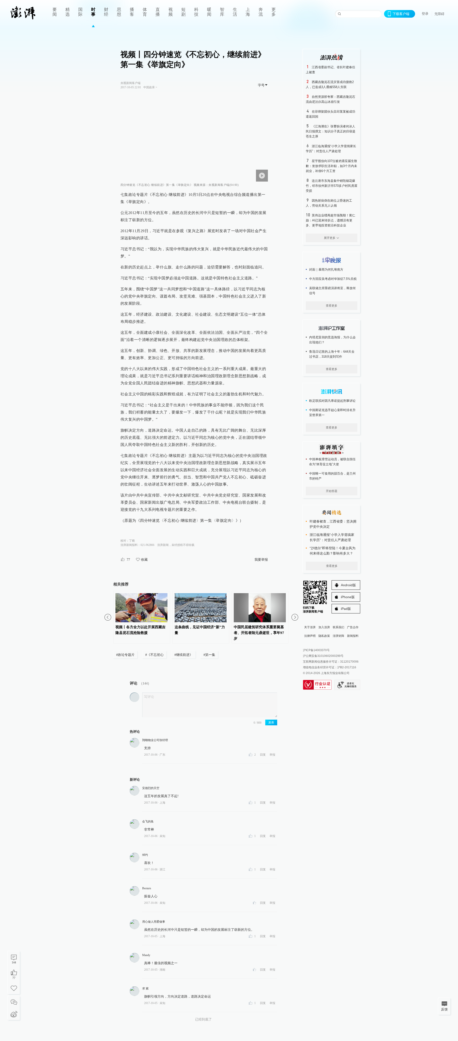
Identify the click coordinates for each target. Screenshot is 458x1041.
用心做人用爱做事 (153, 921)
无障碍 (439, 14)
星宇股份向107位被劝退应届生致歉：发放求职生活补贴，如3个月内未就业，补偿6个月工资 (331, 166)
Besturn (146, 888)
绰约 (145, 855)
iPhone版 (348, 597)
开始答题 (331, 491)
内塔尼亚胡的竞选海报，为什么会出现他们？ (332, 339)
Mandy (146, 955)
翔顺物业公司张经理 (155, 740)
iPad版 (346, 609)
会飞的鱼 (148, 821)
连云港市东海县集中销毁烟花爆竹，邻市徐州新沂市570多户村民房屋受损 (331, 186)
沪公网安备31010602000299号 (323, 656)
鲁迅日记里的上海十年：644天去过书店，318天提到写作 (331, 354)
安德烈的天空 (150, 788)
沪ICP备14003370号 (316, 650)
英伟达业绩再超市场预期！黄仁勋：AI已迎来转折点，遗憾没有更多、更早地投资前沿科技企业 (330, 220)
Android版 (348, 585)
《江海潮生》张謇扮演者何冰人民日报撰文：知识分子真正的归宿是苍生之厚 (330, 131)
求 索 (145, 988)
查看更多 (331, 305)
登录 (425, 14)
